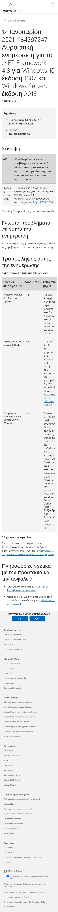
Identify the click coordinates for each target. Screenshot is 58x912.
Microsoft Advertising (12, 775)
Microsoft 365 (9, 644)
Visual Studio (9, 833)
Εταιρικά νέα (9, 852)
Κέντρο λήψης (9, 668)
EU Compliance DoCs (37, 902)
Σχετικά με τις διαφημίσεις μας (15, 902)
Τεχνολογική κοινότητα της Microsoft (18, 814)
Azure (6, 760)
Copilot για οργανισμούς (13, 634)
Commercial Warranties (12, 688)
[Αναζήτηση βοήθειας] (10, 4)
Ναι (20, 618)
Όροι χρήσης (8, 897)
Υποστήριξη (9, 10)
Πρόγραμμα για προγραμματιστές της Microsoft (22, 799)
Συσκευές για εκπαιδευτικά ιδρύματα (18, 707)
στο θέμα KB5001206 (40, 202)
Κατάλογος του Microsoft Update (49, 399)
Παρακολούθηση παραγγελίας (15, 678)
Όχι (37, 618)
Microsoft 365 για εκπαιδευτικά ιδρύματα (19, 717)
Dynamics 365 (9, 765)
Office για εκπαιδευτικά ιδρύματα (16, 722)
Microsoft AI (8, 750)
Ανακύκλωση (9, 683)
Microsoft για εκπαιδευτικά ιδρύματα (18, 702)
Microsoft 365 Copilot (12, 780)
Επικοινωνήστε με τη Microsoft (15, 892)
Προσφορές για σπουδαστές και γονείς (18, 731)
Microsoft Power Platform (13, 823)
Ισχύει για (10, 100)
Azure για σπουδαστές (12, 736)
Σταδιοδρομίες (9, 847)
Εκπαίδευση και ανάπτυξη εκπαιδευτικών (20, 726)
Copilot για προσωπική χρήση (15, 639)
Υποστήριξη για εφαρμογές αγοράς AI (18, 809)
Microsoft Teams (10, 785)
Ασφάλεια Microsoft (11, 755)
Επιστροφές (8, 673)
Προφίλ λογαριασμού (12, 663)
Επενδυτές (8, 862)
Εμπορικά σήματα (22, 897)
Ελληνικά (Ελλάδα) (15, 871)
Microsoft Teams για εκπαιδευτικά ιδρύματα (20, 712)
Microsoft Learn (9, 804)
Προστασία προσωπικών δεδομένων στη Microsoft (23, 857)
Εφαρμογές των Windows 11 (14, 649)
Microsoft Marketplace (12, 818)
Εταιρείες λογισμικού (11, 828)
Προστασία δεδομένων (37, 892)
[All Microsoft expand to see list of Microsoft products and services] (4, 4)
